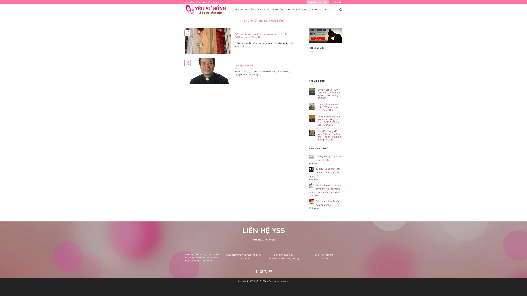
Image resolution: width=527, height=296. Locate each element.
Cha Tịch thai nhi (244, 65)
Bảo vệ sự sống (275, 9)
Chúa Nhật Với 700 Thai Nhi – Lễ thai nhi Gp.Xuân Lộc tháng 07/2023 (328, 93)
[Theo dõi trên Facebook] (332, 2)
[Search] (340, 10)
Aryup (286, 281)
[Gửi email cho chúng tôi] (335, 2)
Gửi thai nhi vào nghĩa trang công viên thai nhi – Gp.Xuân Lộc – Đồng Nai (262, 36)
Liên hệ (326, 9)
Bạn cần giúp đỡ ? (255, 9)
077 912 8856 (243, 258)
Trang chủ (237, 9)
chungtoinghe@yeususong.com (243, 254)
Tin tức (290, 9)
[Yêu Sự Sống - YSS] (205, 9)
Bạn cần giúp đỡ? (283, 254)
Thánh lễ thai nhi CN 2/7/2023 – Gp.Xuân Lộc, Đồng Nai (328, 107)
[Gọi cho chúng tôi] (337, 2)
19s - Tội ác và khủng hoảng (283, 258)
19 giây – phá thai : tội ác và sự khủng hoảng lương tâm (324, 172)
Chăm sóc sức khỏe (307, 9)
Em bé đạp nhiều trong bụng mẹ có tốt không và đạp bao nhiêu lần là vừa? (325, 188)
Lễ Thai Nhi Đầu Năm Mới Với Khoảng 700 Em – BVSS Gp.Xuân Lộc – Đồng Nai (328, 120)
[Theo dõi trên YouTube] (340, 2)
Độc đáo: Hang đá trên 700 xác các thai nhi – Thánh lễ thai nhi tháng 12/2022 (329, 135)
